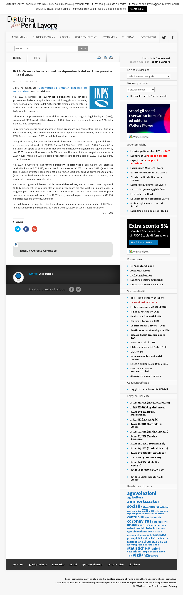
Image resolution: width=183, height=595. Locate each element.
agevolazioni (141, 493)
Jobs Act (151, 528)
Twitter (78, 289)
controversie (153, 517)
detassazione (160, 521)
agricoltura (135, 497)
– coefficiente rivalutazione (147, 297)
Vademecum (146, 358)
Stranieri (153, 548)
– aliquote (149, 330)
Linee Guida (141, 370)
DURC (141, 525)
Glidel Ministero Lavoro (148, 172)
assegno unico (134, 511)
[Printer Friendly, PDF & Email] (105, 57)
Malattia (157, 531)
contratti (109, 37)
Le (148, 307)
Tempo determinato (153, 551)
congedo (136, 513)
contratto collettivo (153, 513)
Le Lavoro (149, 198)
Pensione (158, 534)
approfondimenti (86, 37)
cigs (129, 513)
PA (148, 535)
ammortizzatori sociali (144, 503)
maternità (133, 535)
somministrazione (148, 544)
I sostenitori (148, 37)
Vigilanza (141, 555)
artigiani (164, 507)
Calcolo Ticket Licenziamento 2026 (147, 336)
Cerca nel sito (116, 564)
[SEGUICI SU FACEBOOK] (172, 37)
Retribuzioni (145, 316)
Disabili (132, 525)
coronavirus (139, 521)
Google (71, 289)
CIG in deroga (157, 511)
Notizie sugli (146, 205)
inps (37, 57)
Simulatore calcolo (142, 342)
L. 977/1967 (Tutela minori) (145, 457)
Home (17, 57)
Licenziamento (142, 531)
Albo (145, 376)
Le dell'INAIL (141, 194)
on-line (137, 351)
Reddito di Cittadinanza (154, 538)
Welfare (154, 556)
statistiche (137, 548)
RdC (138, 538)
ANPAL (144, 506)
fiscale (148, 525)
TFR (129, 555)
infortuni (133, 528)
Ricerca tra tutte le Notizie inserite (148, 96)
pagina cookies (117, 8)
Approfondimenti (92, 564)
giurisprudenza (44, 37)
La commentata (146, 284)
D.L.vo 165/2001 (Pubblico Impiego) (145, 464)
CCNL (146, 510)
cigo (166, 511)
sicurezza (151, 541)
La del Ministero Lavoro (146, 167)
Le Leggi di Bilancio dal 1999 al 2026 (149, 363)
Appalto (154, 507)
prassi (65, 37)
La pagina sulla (148, 155)
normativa (19, 37)
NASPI (143, 535)
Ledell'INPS (147, 189)
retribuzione (135, 542)
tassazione (134, 551)
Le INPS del (150, 151)
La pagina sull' (144, 162)
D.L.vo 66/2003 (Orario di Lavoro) (149, 448)
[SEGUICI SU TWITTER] (163, 37)
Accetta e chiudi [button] (137, 8)
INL (142, 528)
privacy (131, 538)
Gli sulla (146, 179)
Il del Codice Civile (148, 347)
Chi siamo (128, 37)
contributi (135, 516)
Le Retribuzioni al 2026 (143, 302)
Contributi (144, 321)
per (147, 325)
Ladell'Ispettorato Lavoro (148, 184)
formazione (160, 525)
